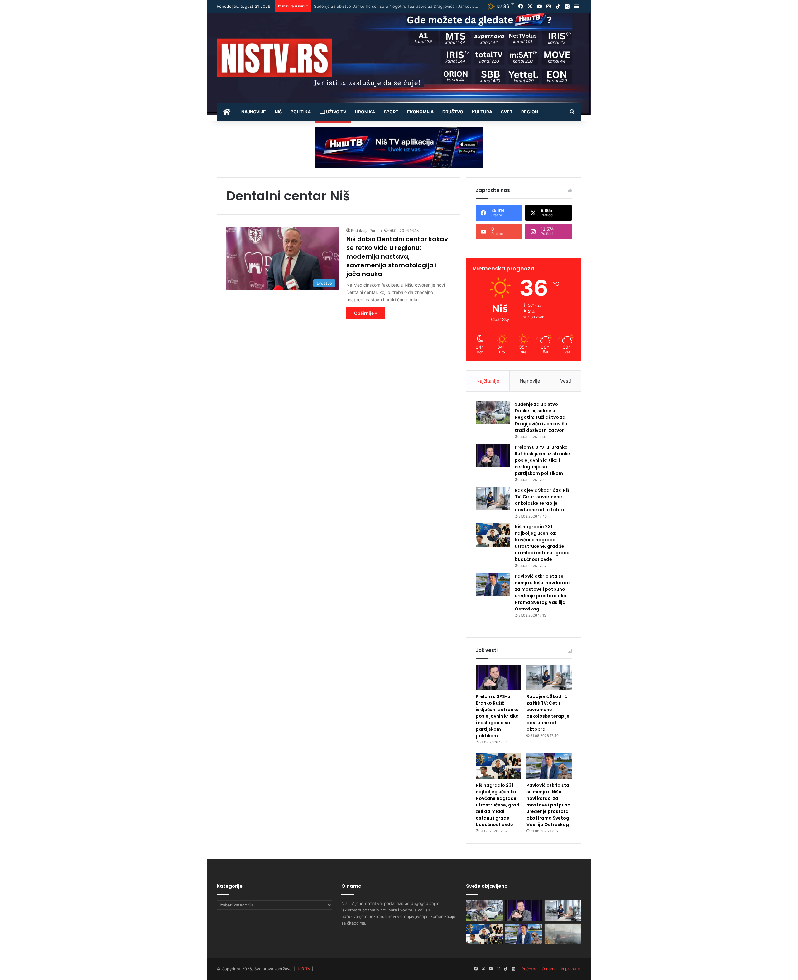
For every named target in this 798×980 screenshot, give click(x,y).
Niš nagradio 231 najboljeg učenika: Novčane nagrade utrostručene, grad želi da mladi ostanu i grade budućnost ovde (542, 542)
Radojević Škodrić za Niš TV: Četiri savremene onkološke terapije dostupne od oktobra (542, 500)
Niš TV (304, 968)
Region (529, 111)
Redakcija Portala (366, 230)
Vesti (565, 381)
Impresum (570, 968)
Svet (506, 111)
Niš (278, 111)
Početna (529, 968)
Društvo (452, 111)
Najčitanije (487, 381)
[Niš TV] (274, 58)
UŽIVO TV (335, 111)
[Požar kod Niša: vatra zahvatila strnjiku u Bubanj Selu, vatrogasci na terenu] (563, 934)
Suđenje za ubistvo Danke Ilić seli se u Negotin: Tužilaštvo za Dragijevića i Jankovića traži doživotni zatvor (541, 417)
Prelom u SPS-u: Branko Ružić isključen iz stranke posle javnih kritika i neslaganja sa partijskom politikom (415, 6)
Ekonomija (420, 111)
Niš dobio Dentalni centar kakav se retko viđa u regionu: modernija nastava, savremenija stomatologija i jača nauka (397, 256)
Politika (301, 111)
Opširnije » (365, 313)
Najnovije (253, 111)
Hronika (365, 111)
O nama (549, 968)
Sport (391, 111)
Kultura (482, 111)
